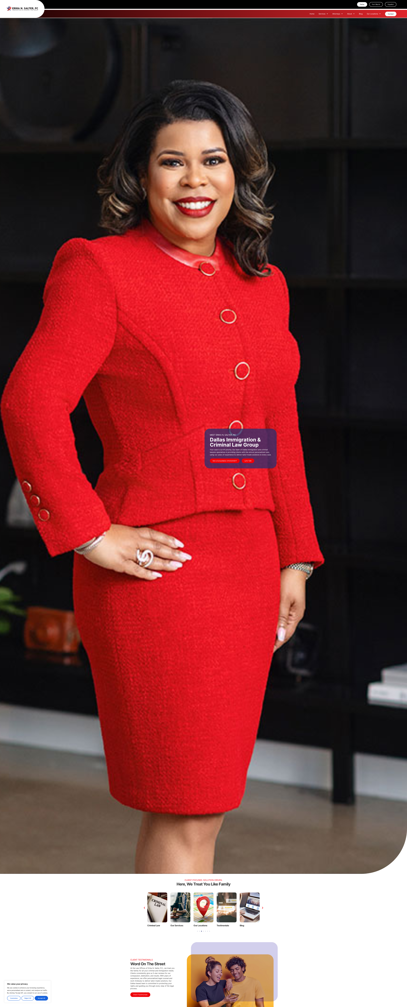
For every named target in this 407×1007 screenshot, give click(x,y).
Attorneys (336, 14)
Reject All (27, 998)
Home (312, 14)
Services (322, 14)
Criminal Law (246, 925)
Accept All (41, 998)
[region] (27, 992)
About (349, 14)
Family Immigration (203, 925)
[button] (144, 907)
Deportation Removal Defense (225, 926)
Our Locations (372, 14)
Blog (361, 14)
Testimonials (153, 925)
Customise (14, 998)
